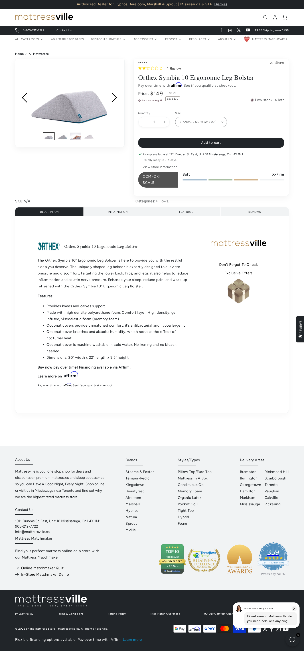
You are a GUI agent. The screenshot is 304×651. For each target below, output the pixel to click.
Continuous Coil (192, 485)
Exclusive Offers (239, 273)
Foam (182, 523)
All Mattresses (39, 53)
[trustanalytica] (172, 573)
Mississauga (250, 504)
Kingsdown (135, 485)
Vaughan (272, 491)
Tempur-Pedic (138, 478)
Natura (131, 517)
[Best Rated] (204, 575)
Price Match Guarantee (165, 613)
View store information (160, 167)
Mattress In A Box (193, 478)
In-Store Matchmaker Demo (45, 574)
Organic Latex (190, 497)
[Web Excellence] (239, 575)
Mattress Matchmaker (269, 39)
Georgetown (250, 485)
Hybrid (183, 517)
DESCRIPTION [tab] (49, 211)
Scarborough (275, 478)
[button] (265, 17)
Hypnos (132, 510)
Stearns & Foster (140, 472)
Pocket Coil (188, 504)
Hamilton (248, 491)
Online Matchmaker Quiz (42, 568)
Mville (131, 530)
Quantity (144, 113)
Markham (247, 497)
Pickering (272, 504)
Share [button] (279, 63)
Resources (197, 39)
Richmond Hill (277, 472)
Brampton (248, 472)
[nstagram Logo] (278, 628)
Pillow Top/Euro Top (195, 472)
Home (19, 53)
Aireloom (133, 497)
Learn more (132, 639)
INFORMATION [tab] (118, 211)
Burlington (249, 478)
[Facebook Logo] (271, 628)
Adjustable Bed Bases (67, 39)
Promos (171, 39)
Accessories (143, 39)
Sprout (131, 523)
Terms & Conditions (70, 613)
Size (178, 113)
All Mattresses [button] (27, 39)
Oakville (271, 497)
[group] (70, 97)
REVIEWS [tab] (254, 211)
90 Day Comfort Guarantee (222, 613)
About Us (225, 39)
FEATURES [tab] (186, 211)
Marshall (133, 504)
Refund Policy (116, 613)
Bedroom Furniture (106, 39)
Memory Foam (190, 491)
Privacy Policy (24, 613)
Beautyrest (135, 491)
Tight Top (186, 510)
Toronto (271, 485)
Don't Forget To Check (238, 264)
